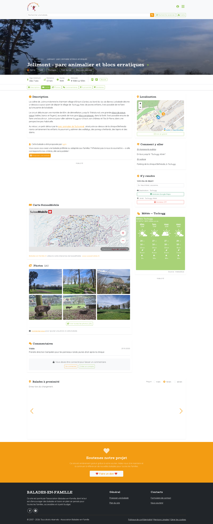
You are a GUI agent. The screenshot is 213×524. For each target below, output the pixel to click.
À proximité (86, 87)
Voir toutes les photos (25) (81, 323)
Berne (32, 70)
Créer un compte (87, 366)
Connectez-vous (38, 331)
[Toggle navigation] (183, 6)
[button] (163, 114)
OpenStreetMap (178, 130)
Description (35, 87)
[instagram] (35, 510)
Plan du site (114, 503)
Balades (40, 59)
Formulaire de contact (161, 498)
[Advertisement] (79, 182)
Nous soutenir (157, 503)
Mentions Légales (161, 519)
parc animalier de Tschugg (70, 126)
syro (64, 144)
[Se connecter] (177, 6)
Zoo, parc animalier (84, 70)
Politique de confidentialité (140, 519)
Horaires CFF (161, 202)
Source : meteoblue (176, 272)
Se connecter (70, 366)
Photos (57, 87)
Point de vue (66, 70)
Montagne (52, 70)
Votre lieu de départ (145, 181)
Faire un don (106, 473)
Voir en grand (161, 134)
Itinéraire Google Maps (161, 194)
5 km (158, 382)
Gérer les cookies (178, 519)
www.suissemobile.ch (90, 256)
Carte (47, 87)
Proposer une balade (41, 155)
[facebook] (29, 510)
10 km (168, 382)
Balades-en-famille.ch (38, 256)
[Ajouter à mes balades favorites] (148, 65)
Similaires (100, 87)
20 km (179, 382)
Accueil (30, 59)
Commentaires (71, 87)
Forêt (41, 70)
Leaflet (167, 130)
